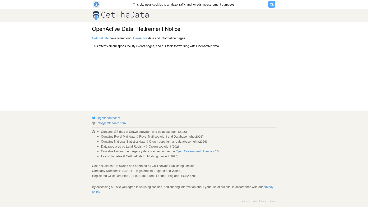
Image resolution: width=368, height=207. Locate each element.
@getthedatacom (108, 118)
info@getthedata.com (111, 123)
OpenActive (139, 38)
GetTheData (100, 38)
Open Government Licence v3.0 (197, 151)
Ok (272, 4)
